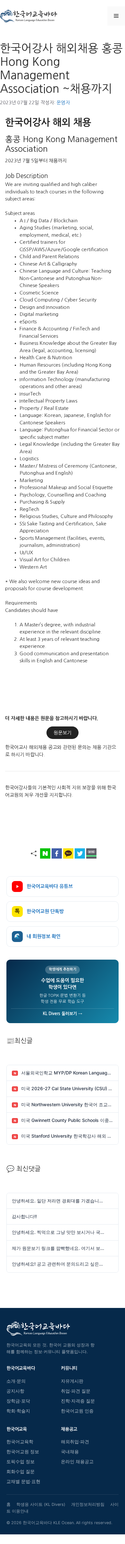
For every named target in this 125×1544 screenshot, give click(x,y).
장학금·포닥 (18, 1401)
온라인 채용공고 (77, 1461)
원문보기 (62, 732)
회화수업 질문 (20, 1471)
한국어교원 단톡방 (39, 911)
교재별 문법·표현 (23, 1481)
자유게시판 (72, 1381)
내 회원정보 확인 (37, 936)
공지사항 (15, 1391)
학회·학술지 (18, 1410)
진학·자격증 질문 (78, 1401)
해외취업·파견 (75, 1441)
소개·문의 (16, 1381)
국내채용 (70, 1451)
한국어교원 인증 (77, 1410)
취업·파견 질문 (75, 1391)
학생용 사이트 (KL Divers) (40, 1504)
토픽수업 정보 (20, 1461)
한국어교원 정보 (22, 1451)
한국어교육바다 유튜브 (50, 886)
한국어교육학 (19, 1441)
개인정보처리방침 (87, 1504)
